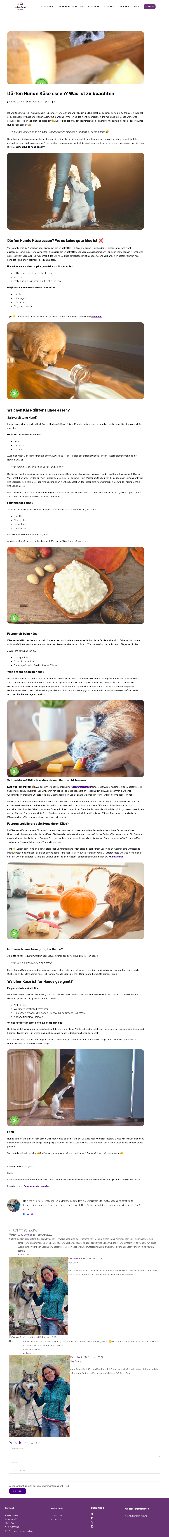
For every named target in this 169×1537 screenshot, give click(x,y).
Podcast (109, 7)
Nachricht (96, 316)
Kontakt (150, 7)
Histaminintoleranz (81, 786)
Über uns (123, 7)
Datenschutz (56, 1515)
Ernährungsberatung (70, 7)
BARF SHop (47, 7)
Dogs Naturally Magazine (36, 1186)
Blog (136, 7)
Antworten (24, 1254)
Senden (17, 1491)
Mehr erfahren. (117, 856)
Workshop (94, 7)
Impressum (56, 1519)
